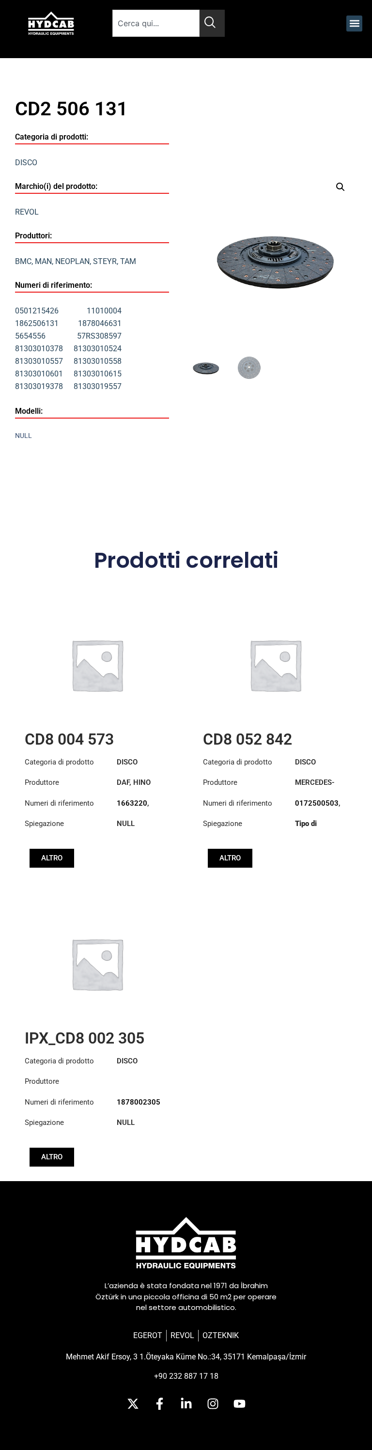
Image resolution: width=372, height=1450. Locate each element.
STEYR (105, 261)
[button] (354, 23)
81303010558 (98, 361)
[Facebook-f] (159, 1404)
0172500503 (317, 803)
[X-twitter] (133, 1404)
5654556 (30, 336)
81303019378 (39, 386)
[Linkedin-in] (186, 1404)
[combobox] (156, 23)
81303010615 (98, 373)
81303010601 (39, 373)
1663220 (132, 803)
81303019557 (98, 386)
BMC (23, 261)
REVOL (27, 212)
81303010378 (39, 348)
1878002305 (138, 1102)
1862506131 (37, 323)
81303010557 (39, 361)
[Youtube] (239, 1404)
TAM (128, 261)
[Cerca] (212, 23)
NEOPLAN (72, 261)
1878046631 (100, 323)
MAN (43, 261)
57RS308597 (99, 336)
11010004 (104, 310)
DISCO (26, 162)
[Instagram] (213, 1404)
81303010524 (98, 348)
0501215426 (37, 310)
